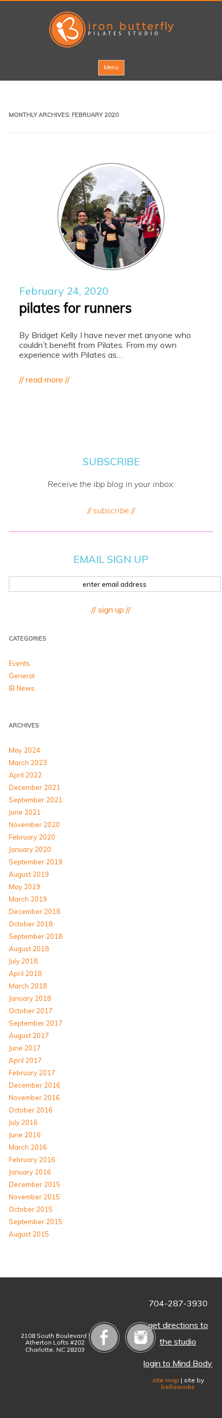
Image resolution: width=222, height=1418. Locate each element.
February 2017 (32, 1073)
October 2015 (31, 1209)
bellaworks (178, 1387)
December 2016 (34, 1085)
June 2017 (25, 1048)
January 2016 (30, 1172)
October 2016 (31, 1110)
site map (165, 1380)
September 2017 (35, 1023)
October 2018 (31, 924)
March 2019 (28, 899)
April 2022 (25, 775)
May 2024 (24, 750)
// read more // (44, 379)
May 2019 (24, 886)
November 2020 (34, 824)
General (22, 676)
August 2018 (29, 948)
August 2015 (29, 1234)
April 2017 (25, 1060)
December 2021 (34, 787)
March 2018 (28, 986)
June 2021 (25, 812)
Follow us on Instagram (140, 1337)
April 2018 (25, 973)
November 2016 (34, 1097)
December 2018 (34, 911)
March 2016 (28, 1147)
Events (19, 663)
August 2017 (29, 1035)
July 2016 (23, 1122)
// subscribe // (111, 510)
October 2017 (31, 1011)
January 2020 (30, 849)
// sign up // (111, 609)
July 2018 (23, 961)
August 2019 (29, 874)
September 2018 (35, 936)
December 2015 (34, 1184)
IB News (22, 688)
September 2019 (35, 862)
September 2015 (35, 1221)
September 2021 (35, 800)
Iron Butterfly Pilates (111, 29)
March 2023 (28, 762)
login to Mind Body (178, 1363)
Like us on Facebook (104, 1337)
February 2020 (32, 837)
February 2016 (32, 1159)
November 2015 (34, 1197)
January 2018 (30, 998)
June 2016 (25, 1135)
